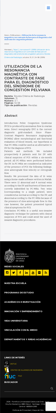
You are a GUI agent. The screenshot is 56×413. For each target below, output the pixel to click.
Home (6, 35)
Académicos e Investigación (22, 302)
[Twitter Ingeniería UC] (14, 273)
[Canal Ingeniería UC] (33, 273)
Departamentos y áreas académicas (28, 339)
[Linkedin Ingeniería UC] (27, 273)
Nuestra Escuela (15, 283)
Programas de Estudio (19, 292)
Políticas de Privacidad (22, 410)
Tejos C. (16, 50)
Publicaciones (15, 35)
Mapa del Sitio (38, 410)
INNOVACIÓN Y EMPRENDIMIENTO (23, 311)
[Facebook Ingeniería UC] (20, 273)
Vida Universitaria (16, 320)
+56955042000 (31, 406)
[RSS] (46, 273)
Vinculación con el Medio (20, 330)
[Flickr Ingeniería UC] (39, 273)
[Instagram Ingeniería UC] (7, 273)
